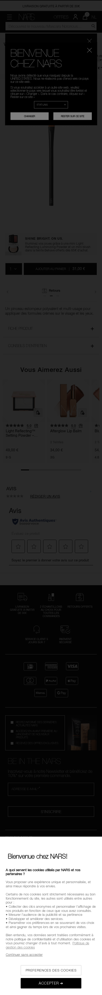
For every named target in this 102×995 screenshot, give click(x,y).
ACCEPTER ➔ (51, 983)
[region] (51, 916)
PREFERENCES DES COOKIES (51, 970)
